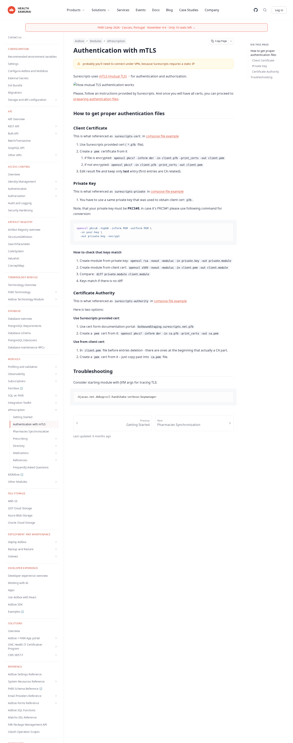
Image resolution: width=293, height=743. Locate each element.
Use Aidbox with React (22, 597)
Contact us (15, 37)
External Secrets (18, 78)
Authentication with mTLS (29, 424)
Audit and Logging (20, 203)
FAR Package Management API (27, 724)
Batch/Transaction (19, 140)
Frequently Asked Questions (31, 467)
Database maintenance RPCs (26, 347)
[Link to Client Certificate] (70, 128)
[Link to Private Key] (70, 183)
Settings (13, 64)
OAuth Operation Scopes (23, 732)
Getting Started (22, 417)
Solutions (99, 10)
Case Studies (188, 10)
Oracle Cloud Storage (21, 522)
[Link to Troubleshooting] (69, 371)
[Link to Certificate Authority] (70, 293)
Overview (14, 174)
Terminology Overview (22, 285)
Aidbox (79, 41)
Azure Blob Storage (20, 515)
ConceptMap (16, 265)
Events (141, 10)
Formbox (15, 388)
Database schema (19, 333)
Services (123, 10)
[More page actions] (231, 41)
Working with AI (18, 583)
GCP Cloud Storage (20, 508)
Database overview (20, 319)
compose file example (162, 136)
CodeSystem (16, 251)
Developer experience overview (28, 576)
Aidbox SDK (15, 604)
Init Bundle (15, 85)
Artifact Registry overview (24, 230)
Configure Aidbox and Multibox (28, 71)
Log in (279, 10)
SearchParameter (19, 244)
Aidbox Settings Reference (24, 674)
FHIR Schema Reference (25, 689)
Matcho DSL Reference (22, 717)
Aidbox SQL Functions (21, 710)
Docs (156, 10)
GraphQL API (16, 148)
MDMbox (15, 474)
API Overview (16, 119)
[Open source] (255, 10)
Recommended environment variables (32, 56)
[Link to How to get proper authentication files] (69, 113)
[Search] (264, 10)
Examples (16, 611)
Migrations (15, 92)
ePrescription (116, 41)
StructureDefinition (20, 237)
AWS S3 (12, 501)
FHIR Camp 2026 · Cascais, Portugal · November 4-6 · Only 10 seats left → (146, 27)
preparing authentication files (95, 99)
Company (212, 10)
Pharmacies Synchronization (31, 431)
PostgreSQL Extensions (22, 340)
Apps (11, 590)
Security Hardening (20, 210)
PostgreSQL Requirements (24, 326)
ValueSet (13, 258)
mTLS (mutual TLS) (113, 76)
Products (74, 10)
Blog (169, 10)
